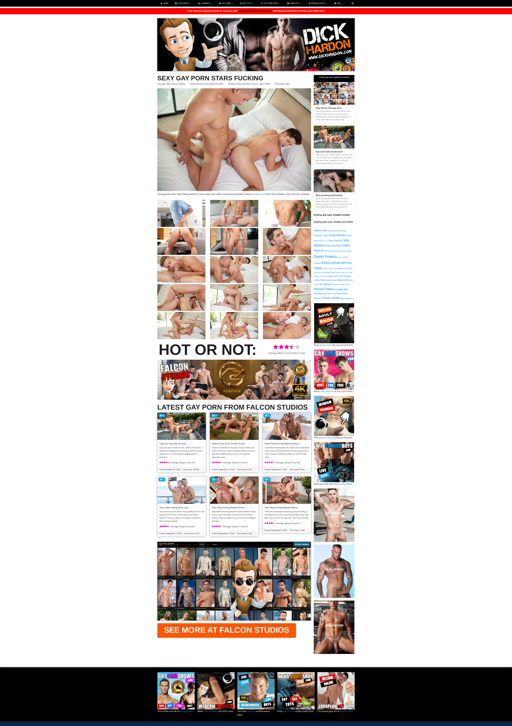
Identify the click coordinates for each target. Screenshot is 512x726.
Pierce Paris (335, 284)
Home (165, 3)
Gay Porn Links (270, 3)
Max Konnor (343, 280)
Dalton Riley (338, 251)
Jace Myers (339, 268)
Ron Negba (337, 289)
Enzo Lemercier (334, 263)
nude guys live (327, 391)
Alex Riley (342, 231)
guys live (251, 711)
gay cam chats (325, 438)
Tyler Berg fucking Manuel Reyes (281, 507)
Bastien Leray (323, 241)
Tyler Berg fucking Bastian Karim (228, 507)
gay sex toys (325, 345)
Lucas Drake (320, 280)
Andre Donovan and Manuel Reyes (282, 443)
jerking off (343, 484)
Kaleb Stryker (333, 276)
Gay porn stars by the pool (172, 443)
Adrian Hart (320, 230)
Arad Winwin (337, 235)
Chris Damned (333, 245)
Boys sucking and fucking (329, 195)
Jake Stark (348, 268)
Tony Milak (337, 294)
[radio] (275, 347)
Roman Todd (323, 289)
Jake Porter (264, 84)
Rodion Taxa (344, 284)
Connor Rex (328, 251)
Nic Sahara (325, 284)
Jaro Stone (317, 272)
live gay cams (186, 711)
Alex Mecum (332, 231)
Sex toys (247, 3)
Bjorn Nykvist (335, 240)
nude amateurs (211, 711)
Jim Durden (325, 272)
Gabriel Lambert (328, 268)
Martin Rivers (331, 280)
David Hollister (347, 251)
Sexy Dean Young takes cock (174, 507)
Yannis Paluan (347, 298)
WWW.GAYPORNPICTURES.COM (255, 11)
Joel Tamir (335, 272)
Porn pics (294, 3)
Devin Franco (251, 84)
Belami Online (346, 711)
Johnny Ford (344, 272)
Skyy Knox (327, 294)
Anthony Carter (321, 235)
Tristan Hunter (331, 298)
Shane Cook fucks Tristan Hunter (228, 443)
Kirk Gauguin (345, 276)
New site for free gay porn (329, 108)
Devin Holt (340, 257)
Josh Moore (323, 276)
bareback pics (258, 194)
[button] (353, 3)
